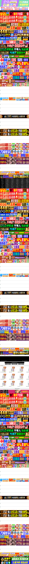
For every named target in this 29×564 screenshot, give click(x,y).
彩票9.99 (22, 183)
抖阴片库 (2, 186)
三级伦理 (7, 180)
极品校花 (22, 187)
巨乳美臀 (17, 180)
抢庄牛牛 (12, 183)
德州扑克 (17, 183)
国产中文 (7, 187)
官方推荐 (2, 183)
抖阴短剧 (27, 187)
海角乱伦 (27, 186)
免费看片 (2, 187)
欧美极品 (5, 355)
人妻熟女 (22, 180)
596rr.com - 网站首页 (6, 11)
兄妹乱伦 (12, 187)
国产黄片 (7, 186)
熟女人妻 (12, 186)
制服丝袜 (27, 180)
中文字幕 (12, 180)
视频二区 (2, 180)
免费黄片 (17, 186)
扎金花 (27, 183)
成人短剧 (17, 187)
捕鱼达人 (7, 183)
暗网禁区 (22, 186)
